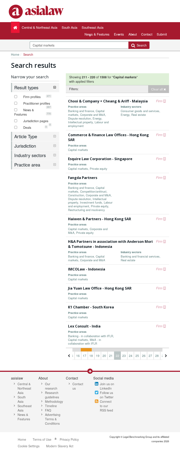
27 (150, 355)
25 (137, 355)
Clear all (157, 89)
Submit (162, 34)
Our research (51, 386)
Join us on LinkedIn (107, 386)
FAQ (48, 410)
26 (144, 355)
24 (130, 355)
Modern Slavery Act (59, 446)
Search (141, 45)
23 (124, 355)
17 (84, 355)
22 (117, 355)
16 (78, 355)
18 (91, 355)
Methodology (54, 401)
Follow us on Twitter (106, 394)
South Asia (22, 399)
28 (157, 355)
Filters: (74, 89)
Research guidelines (52, 394)
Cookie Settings (29, 446)
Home (15, 54)
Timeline (51, 406)
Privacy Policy (69, 439)
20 (104, 355)
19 (97, 355)
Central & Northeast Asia (24, 388)
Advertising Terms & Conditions (52, 419)
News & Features (97, 34)
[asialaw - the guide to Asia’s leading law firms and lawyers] (37, 11)
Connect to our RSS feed (106, 405)
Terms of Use (42, 439)
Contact (146, 34)
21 (111, 355)
